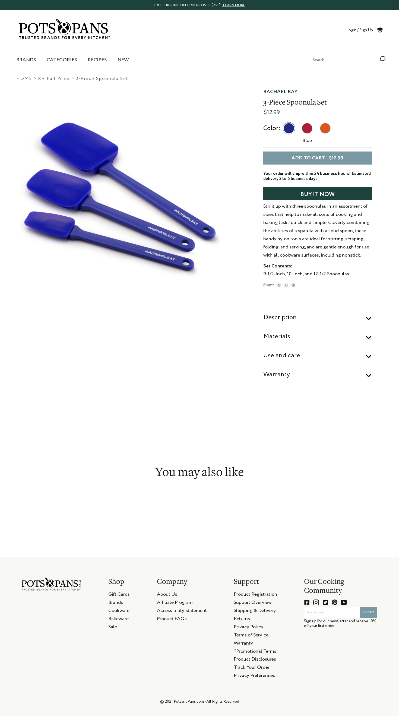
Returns (242, 619)
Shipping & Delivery (255, 611)
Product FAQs (172, 619)
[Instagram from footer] (316, 602)
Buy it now (317, 194)
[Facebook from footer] (307, 602)
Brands (115, 603)
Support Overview (253, 603)
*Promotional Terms (255, 652)
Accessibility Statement (182, 611)
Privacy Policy (248, 627)
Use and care (281, 355)
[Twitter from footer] (325, 602)
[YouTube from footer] (344, 602)
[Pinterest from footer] (334, 602)
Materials (276, 336)
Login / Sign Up (359, 30)
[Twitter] (286, 285)
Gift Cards (119, 595)
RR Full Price (54, 79)
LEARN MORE (233, 5)
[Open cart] (380, 30)
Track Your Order (252, 668)
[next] (229, 193)
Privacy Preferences (254, 676)
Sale (112, 627)
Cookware (118, 611)
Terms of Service (251, 635)
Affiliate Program (175, 603)
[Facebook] (279, 285)
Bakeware (118, 619)
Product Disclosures (255, 660)
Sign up (368, 612)
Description (280, 317)
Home (24, 79)
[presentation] (199, 5)
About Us (167, 595)
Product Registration (255, 595)
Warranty (276, 374)
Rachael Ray (280, 91)
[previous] (9, 193)
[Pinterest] (293, 285)
